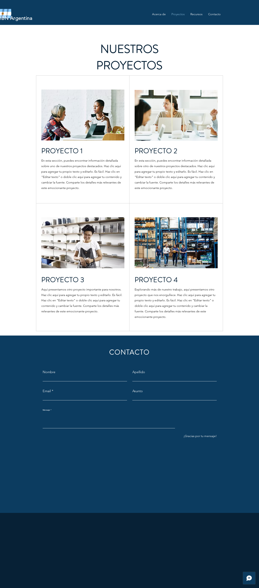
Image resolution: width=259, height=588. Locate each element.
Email (47, 391)
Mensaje (46, 410)
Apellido (138, 372)
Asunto (137, 391)
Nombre (49, 372)
